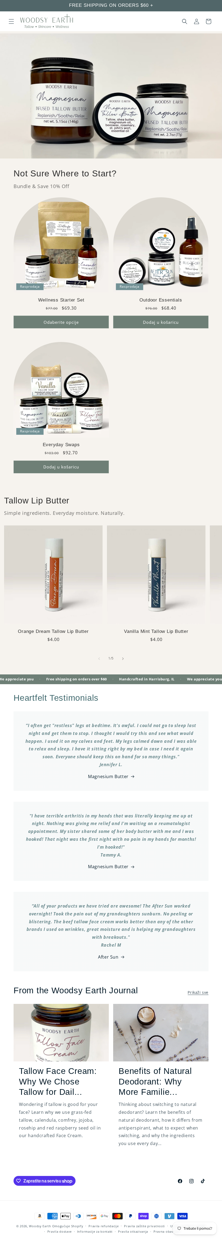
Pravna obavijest (167, 1231)
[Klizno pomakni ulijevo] (99, 659)
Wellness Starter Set (61, 300)
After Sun (108, 957)
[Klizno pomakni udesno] (123, 659)
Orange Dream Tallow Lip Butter (53, 631)
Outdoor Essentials (160, 300)
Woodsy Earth (40, 1226)
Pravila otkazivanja (133, 1231)
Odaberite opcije (61, 322)
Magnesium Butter (108, 776)
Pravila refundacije (104, 1226)
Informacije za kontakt (95, 1231)
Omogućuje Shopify (67, 1226)
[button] (11, 21)
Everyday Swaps (61, 444)
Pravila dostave (59, 1231)
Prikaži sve (198, 992)
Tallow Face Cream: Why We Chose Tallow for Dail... (58, 1081)
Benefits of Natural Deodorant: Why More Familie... (155, 1081)
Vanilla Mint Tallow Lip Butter (156, 631)
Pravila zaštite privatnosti (144, 1226)
